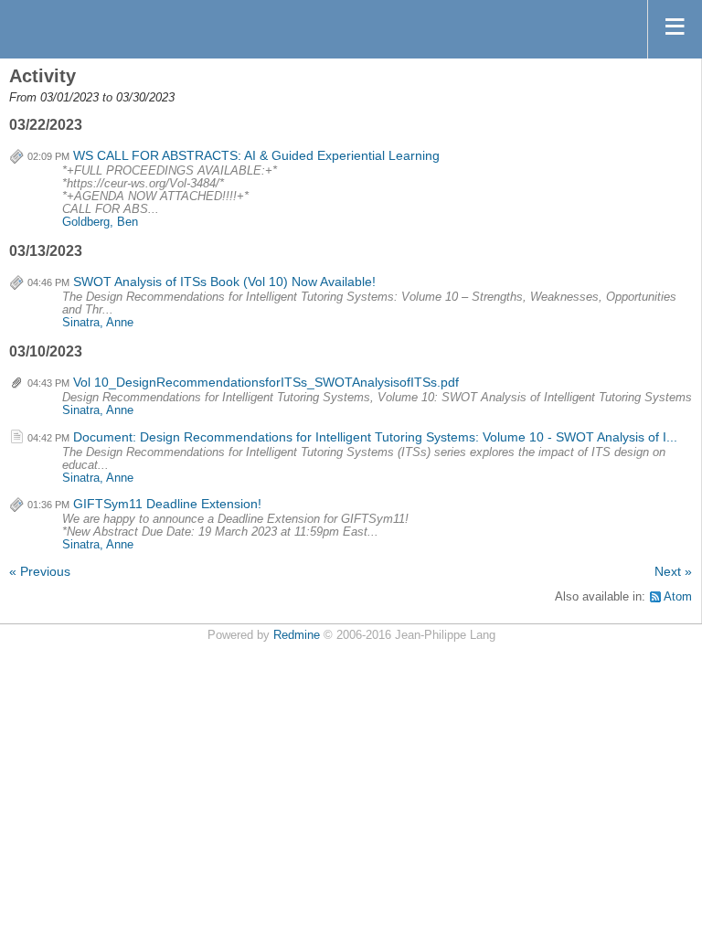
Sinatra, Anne (97, 322)
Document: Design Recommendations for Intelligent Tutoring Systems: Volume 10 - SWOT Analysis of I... (375, 437)
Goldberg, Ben (100, 222)
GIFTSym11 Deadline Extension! (167, 503)
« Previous (39, 571)
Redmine (296, 635)
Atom (678, 596)
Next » (673, 571)
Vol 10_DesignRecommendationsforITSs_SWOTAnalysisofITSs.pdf (266, 382)
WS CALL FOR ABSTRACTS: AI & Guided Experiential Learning (256, 155)
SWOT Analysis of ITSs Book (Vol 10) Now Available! (224, 281)
